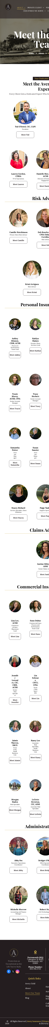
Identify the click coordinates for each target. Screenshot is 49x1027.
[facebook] (9, 972)
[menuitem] (21, 7)
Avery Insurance (34, 1021)
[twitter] (13, 972)
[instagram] (18, 972)
